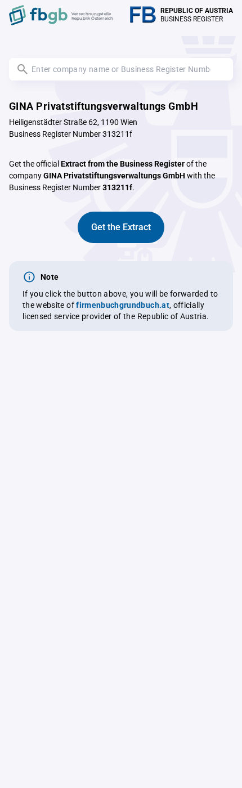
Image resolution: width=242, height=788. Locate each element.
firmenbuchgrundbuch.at (122, 305)
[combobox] (121, 69)
